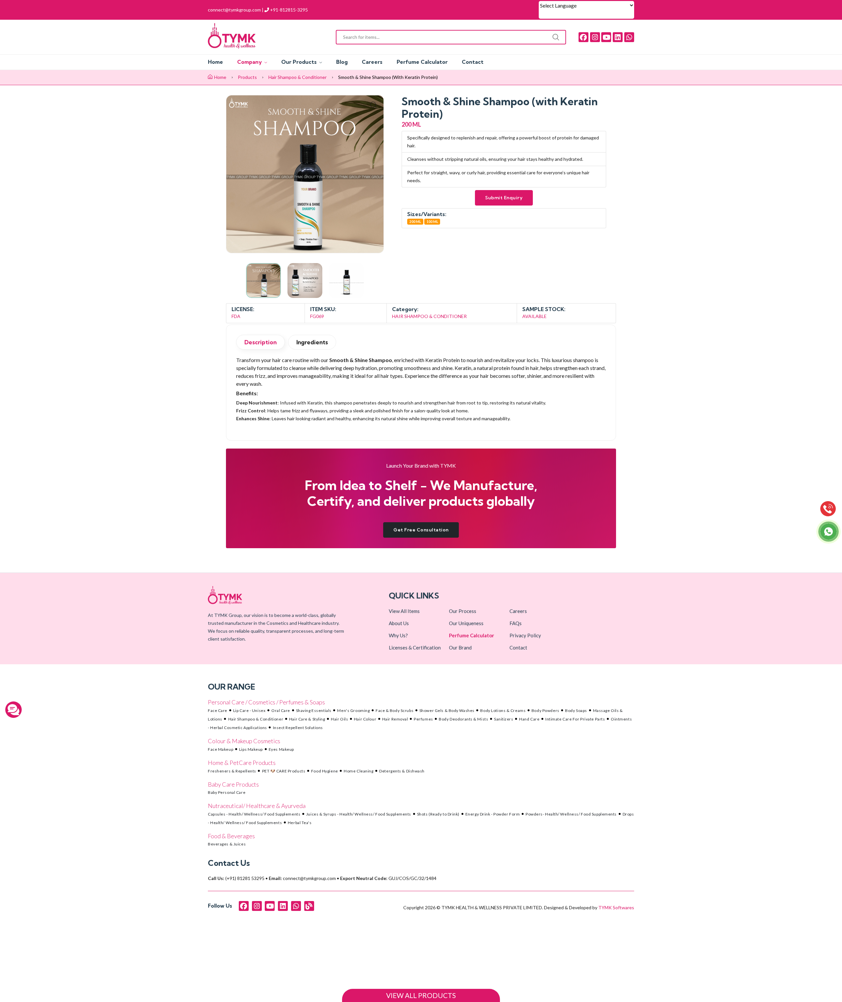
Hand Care (529, 719)
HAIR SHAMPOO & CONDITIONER (429, 316)
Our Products (299, 62)
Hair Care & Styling (307, 719)
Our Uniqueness (466, 623)
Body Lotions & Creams (503, 710)
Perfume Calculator (422, 62)
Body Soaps (576, 710)
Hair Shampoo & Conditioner (298, 77)
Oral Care (280, 710)
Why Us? (398, 635)
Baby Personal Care (226, 792)
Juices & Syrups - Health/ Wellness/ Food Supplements (358, 814)
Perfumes (423, 719)
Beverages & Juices (227, 844)
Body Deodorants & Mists (463, 719)
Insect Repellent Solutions (298, 727)
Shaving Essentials (314, 710)
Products (247, 77)
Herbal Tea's (300, 822)
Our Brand (460, 647)
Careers (372, 62)
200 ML (415, 222)
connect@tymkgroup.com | (235, 9)
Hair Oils (339, 719)
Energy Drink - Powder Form (492, 814)
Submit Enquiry (504, 198)
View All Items (404, 611)
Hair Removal (395, 719)
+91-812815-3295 (288, 9)
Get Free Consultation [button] (421, 530)
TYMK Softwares (616, 907)
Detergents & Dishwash (402, 771)
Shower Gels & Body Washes (447, 710)
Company (250, 62)
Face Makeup (220, 749)
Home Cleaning (358, 771)
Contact (472, 62)
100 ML (432, 222)
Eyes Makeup (281, 749)
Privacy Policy (525, 635)
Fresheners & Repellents (232, 771)
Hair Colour (365, 719)
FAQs (515, 623)
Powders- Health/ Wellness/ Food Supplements (571, 814)
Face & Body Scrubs (394, 710)
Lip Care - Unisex (249, 710)
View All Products (421, 995)
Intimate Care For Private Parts (575, 719)
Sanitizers (503, 719)
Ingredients (312, 342)
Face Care (217, 710)
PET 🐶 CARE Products (284, 771)
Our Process (462, 611)
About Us (399, 623)
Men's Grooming (353, 710)
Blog (342, 62)
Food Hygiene (324, 771)
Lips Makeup (251, 749)
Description (260, 342)
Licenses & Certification (415, 647)
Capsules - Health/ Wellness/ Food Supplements (254, 814)
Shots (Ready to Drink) (438, 814)
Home (215, 62)
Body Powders (545, 710)
